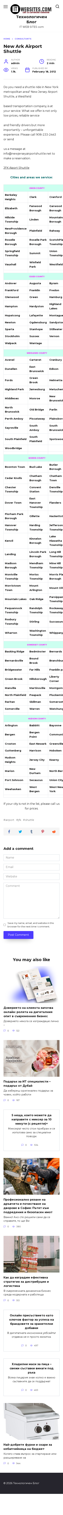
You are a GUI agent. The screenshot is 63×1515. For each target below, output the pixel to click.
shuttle (29, 820)
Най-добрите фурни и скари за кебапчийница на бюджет (28, 1447)
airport (9, 820)
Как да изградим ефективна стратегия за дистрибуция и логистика (26, 1281)
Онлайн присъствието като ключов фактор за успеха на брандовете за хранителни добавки (31, 1322)
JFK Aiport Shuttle (16, 167)
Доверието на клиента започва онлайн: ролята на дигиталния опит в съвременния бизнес (28, 1012)
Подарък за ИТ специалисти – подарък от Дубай (27, 1083)
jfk (19, 820)
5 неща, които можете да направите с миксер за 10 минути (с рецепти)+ (31, 1119)
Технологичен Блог (31, 19)
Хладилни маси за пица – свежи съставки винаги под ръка (32, 1368)
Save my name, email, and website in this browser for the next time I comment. (31, 925)
